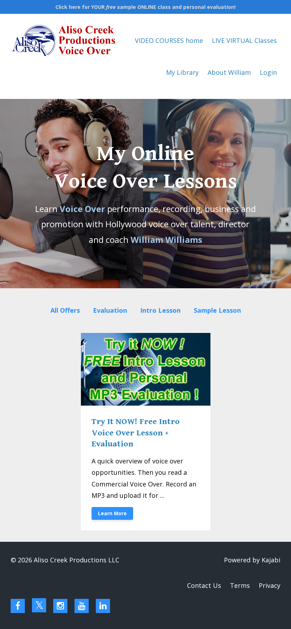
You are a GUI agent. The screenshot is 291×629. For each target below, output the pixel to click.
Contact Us (204, 585)
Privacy (269, 585)
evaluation (110, 310)
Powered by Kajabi (252, 560)
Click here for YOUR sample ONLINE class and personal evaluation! (145, 7)
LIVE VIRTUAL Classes (244, 40)
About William (229, 72)
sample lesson (217, 310)
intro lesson (160, 310)
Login (268, 72)
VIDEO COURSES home (169, 40)
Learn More (112, 513)
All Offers (65, 310)
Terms (240, 585)
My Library (182, 72)
